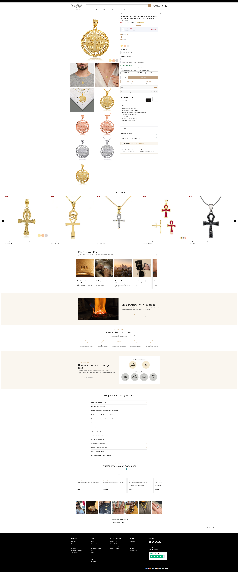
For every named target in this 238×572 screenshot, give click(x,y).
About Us (73, 541)
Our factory (74, 543)
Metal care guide (133, 550)
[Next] (158, 255)
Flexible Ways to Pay (126, 133)
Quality (122, 105)
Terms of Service (75, 555)
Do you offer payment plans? (119, 451)
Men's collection (94, 543)
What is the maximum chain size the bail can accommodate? (119, 410)
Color (122, 43)
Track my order (113, 541)
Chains (92, 541)
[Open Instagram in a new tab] (159, 542)
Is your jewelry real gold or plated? (119, 431)
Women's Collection (95, 546)
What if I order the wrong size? (119, 443)
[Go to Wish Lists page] (162, 6)
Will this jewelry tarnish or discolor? (119, 427)
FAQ (130, 546)
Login (154, 6)
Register (158, 6)
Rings (92, 550)
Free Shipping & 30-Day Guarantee (130, 138)
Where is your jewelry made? (119, 435)
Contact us (132, 543)
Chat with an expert (133, 143)
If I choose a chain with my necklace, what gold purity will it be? (119, 419)
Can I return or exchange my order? (119, 447)
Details (122, 124)
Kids (92, 559)
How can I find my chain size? (119, 406)
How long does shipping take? (119, 439)
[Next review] (120, 474)
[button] (139, 15)
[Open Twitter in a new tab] (153, 542)
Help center (132, 541)
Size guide (132, 548)
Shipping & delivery (114, 543)
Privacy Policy (74, 552)
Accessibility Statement (76, 550)
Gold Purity (123, 49)
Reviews (73, 546)
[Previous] (155, 255)
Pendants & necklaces (96, 548)
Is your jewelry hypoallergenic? (119, 423)
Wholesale (73, 548)
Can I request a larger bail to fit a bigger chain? (119, 415)
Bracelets (93, 552)
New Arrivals (123, 9)
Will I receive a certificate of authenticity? (119, 455)
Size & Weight (124, 129)
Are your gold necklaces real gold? (119, 402)
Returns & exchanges (115, 546)
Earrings (92, 555)
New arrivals (93, 561)
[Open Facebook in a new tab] (150, 542)
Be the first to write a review (119, 522)
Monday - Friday (153, 547)
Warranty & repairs (114, 548)
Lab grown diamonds (95, 557)
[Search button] (149, 5)
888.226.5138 (152, 545)
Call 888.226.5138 (141, 143)
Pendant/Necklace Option (127, 56)
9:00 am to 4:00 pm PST (154, 549)
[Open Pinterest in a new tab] (156, 542)
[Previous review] (117, 474)
